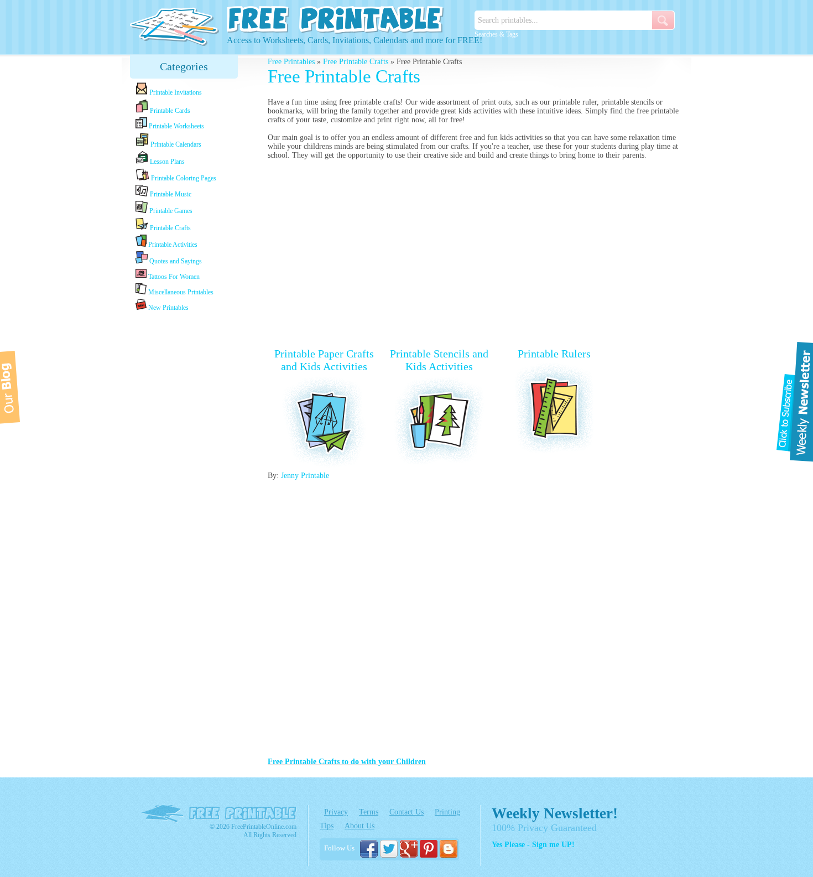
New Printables (168, 308)
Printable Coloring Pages (182, 178)
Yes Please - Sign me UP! (533, 844)
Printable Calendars (175, 144)
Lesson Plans (166, 161)
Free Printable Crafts (355, 62)
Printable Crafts (169, 228)
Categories (184, 66)
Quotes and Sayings (175, 261)
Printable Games (170, 211)
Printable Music (169, 194)
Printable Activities (172, 244)
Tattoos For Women (173, 277)
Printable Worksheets (175, 126)
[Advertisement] (184, 488)
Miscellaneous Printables (180, 292)
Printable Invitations (175, 92)
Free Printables (291, 62)
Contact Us (406, 812)
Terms (368, 812)
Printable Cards (169, 111)
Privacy (336, 812)
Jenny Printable (305, 475)
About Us (359, 826)
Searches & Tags (496, 34)
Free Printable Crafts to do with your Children (347, 761)
